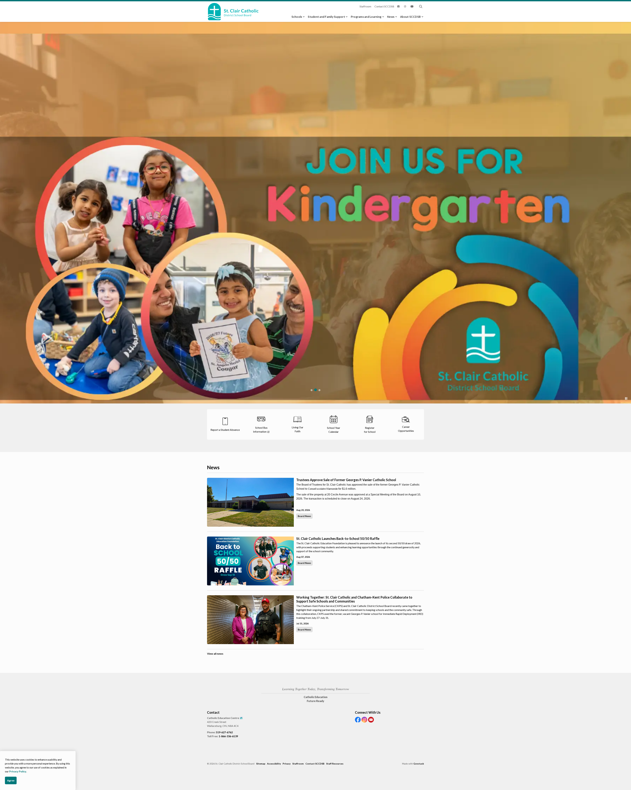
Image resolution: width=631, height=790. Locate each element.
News (390, 16)
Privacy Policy (17, 771)
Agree (10, 780)
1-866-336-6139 (228, 736)
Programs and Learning (366, 16)
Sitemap (260, 763)
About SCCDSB (410, 16)
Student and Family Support (326, 16)
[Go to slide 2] (315, 390)
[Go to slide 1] (312, 390)
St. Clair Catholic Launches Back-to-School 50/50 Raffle (337, 538)
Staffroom (365, 6)
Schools (297, 16)
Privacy (287, 763)
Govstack (418, 763)
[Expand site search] (420, 6)
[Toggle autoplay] (626, 398)
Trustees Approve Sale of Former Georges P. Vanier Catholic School (346, 480)
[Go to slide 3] (319, 390)
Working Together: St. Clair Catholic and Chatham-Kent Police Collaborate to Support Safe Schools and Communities (354, 599)
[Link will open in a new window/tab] (399, 6)
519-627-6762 (224, 732)
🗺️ (241, 717)
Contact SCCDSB (384, 6)
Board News (304, 516)
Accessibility (274, 763)
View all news (215, 653)
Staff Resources (334, 763)
